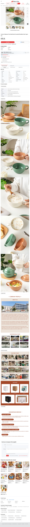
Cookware (9, 502)
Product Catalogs (12, 499)
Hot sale (2, 501)
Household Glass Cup (4, 519)
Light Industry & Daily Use (5, 5)
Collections (16, 501)
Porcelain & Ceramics (19, 510)
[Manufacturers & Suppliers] (15, 1)
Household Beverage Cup (12, 517)
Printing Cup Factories (10, 515)
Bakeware (23, 501)
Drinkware (16, 502)
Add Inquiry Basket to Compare (15, 30)
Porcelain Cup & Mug (14, 5)
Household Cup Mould (11, 519)
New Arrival (9, 501)
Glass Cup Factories (3, 515)
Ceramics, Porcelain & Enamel (11, 510)
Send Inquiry (7, 42)
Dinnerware (2, 502)
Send (7, 455)
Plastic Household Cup (4, 517)
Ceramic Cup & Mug (3, 510)
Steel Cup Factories (17, 515)
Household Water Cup (19, 517)
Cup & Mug (10, 5)
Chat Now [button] (22, 42)
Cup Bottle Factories (23, 515)
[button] (26, 67)
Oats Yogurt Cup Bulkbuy (18, 519)
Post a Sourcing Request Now (23, 455)
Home (1, 5)
